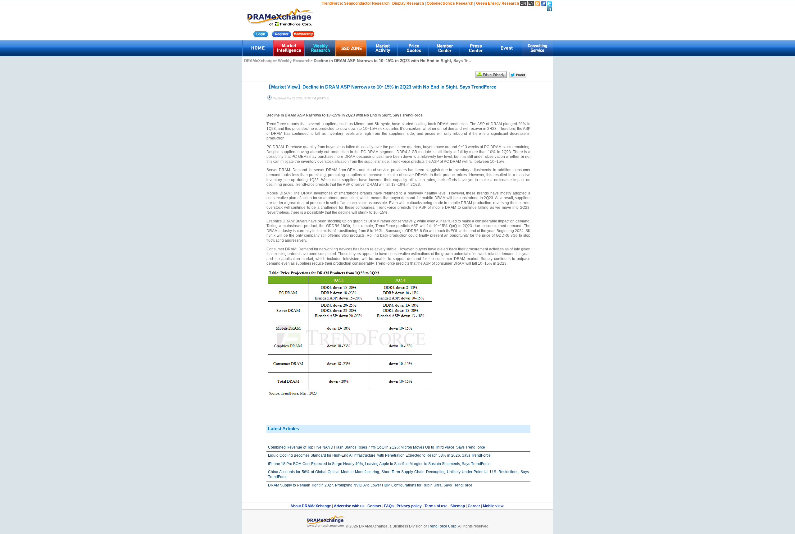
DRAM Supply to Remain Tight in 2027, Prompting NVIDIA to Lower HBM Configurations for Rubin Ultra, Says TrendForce (370, 485)
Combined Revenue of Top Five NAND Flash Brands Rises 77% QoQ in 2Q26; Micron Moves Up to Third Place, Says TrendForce (376, 447)
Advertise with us (350, 506)
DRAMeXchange (259, 60)
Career (474, 506)
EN (531, 3)
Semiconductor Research (366, 3)
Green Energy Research (497, 3)
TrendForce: (332, 3)
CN (523, 3)
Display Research (408, 3)
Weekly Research (294, 60)
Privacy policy (410, 506)
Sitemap (458, 506)
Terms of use (436, 506)
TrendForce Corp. (442, 526)
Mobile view (493, 506)
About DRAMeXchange (311, 506)
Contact (374, 506)
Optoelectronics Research (450, 3)
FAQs (389, 506)
